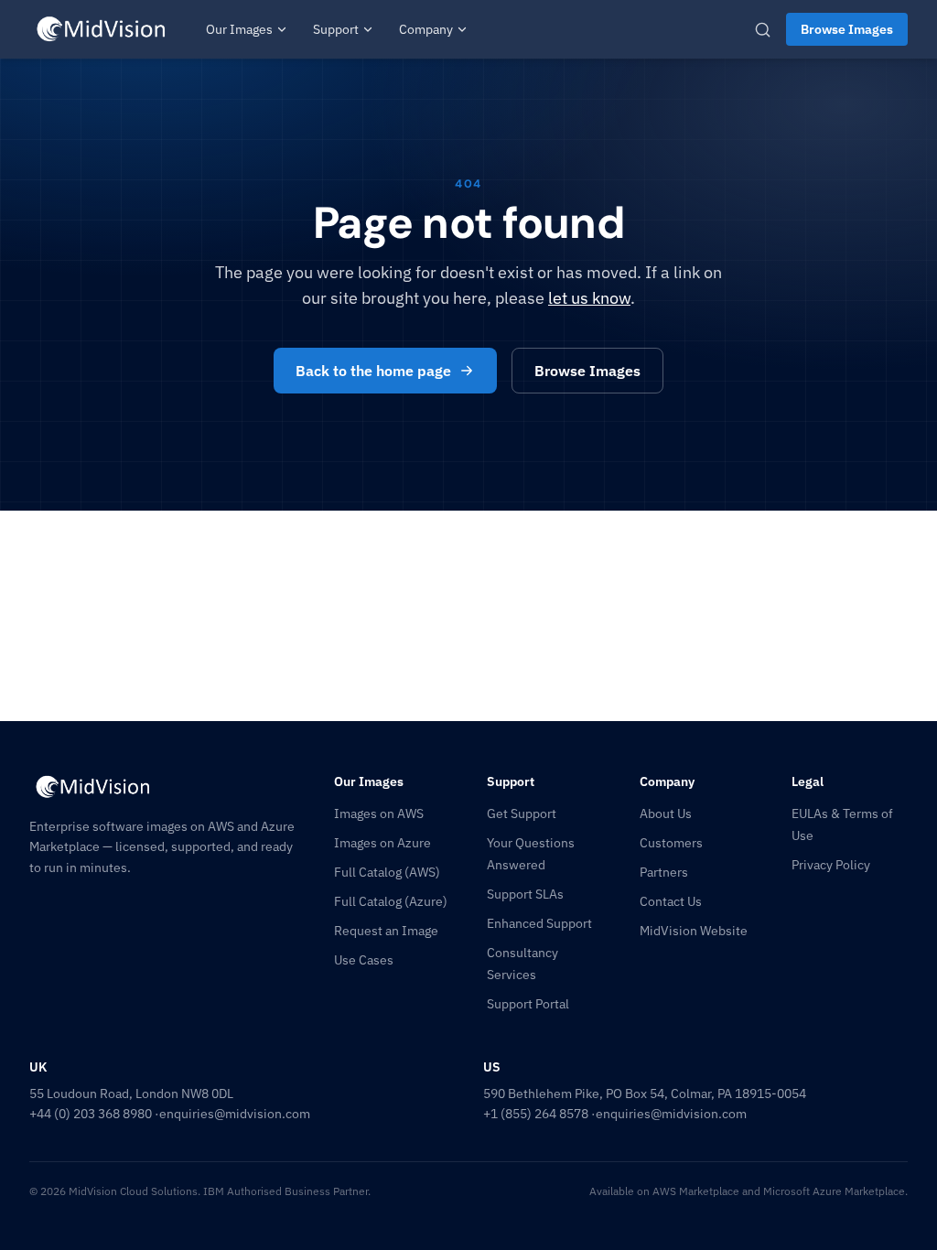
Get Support (521, 813)
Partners (664, 872)
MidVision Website (694, 930)
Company (426, 29)
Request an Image (386, 930)
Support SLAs (525, 894)
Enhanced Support (539, 923)
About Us (666, 813)
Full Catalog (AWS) (387, 872)
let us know (589, 297)
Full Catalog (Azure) (390, 901)
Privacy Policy (831, 865)
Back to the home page (373, 370)
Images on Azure (382, 843)
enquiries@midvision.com (234, 1113)
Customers (671, 843)
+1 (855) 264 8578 (535, 1113)
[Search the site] (763, 30)
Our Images (239, 29)
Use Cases (363, 960)
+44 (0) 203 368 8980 (90, 1113)
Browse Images (847, 29)
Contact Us (671, 901)
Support (336, 29)
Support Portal (528, 1004)
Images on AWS (379, 813)
